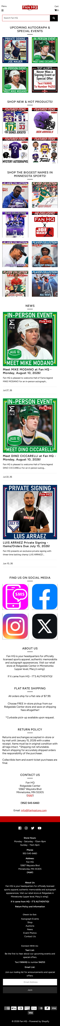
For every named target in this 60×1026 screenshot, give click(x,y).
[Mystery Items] (15, 150)
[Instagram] (15, 626)
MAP (30, 795)
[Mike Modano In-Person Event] (15, 80)
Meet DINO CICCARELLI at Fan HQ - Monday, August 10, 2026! (29, 457)
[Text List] (15, 597)
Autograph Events (30, 919)
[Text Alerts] (45, 80)
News (30, 929)
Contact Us (30, 936)
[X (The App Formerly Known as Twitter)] (45, 626)
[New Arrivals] (45, 121)
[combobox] (30, 18)
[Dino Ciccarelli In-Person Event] (45, 50)
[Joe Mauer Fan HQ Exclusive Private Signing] (15, 50)
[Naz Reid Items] (45, 284)
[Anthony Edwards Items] (45, 254)
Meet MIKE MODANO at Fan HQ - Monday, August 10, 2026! (27, 371)
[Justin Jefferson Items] (15, 254)
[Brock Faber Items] (15, 284)
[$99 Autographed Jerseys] (15, 121)
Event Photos (30, 933)
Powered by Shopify (39, 1021)
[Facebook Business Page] (45, 597)
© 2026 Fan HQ (19, 1021)
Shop (29, 922)
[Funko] (45, 150)
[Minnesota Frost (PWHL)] (15, 225)
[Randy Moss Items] (15, 195)
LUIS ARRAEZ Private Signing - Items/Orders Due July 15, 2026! (26, 544)
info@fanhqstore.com (34, 810)
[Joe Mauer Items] (45, 225)
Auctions (30, 926)
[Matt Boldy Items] (45, 195)
